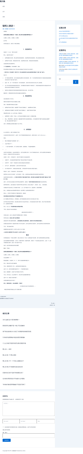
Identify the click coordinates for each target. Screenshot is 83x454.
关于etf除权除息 (63, 42)
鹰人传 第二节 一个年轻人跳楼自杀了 (13, 361)
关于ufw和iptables (63, 36)
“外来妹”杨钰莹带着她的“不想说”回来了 (14, 384)
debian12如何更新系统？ (65, 31)
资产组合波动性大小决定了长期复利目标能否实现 (17, 331)
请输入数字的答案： (7, 429)
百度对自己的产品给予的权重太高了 (13, 373)
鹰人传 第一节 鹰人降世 (9, 355)
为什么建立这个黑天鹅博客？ (11, 320)
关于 (4, 11)
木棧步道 (61, 53)
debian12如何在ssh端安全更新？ (66, 33)
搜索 (60, 78)
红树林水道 (61, 61)
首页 (4, 6)
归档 (4, 16)
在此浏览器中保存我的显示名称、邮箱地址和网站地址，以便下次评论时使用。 (20, 427)
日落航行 (61, 57)
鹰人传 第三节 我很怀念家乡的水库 (13, 367)
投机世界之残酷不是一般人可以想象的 (14, 325)
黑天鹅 (2, 1)
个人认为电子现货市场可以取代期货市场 (14, 343)
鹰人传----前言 (7, 349)
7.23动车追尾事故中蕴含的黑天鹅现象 (14, 337)
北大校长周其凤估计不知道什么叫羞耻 (14, 378)
